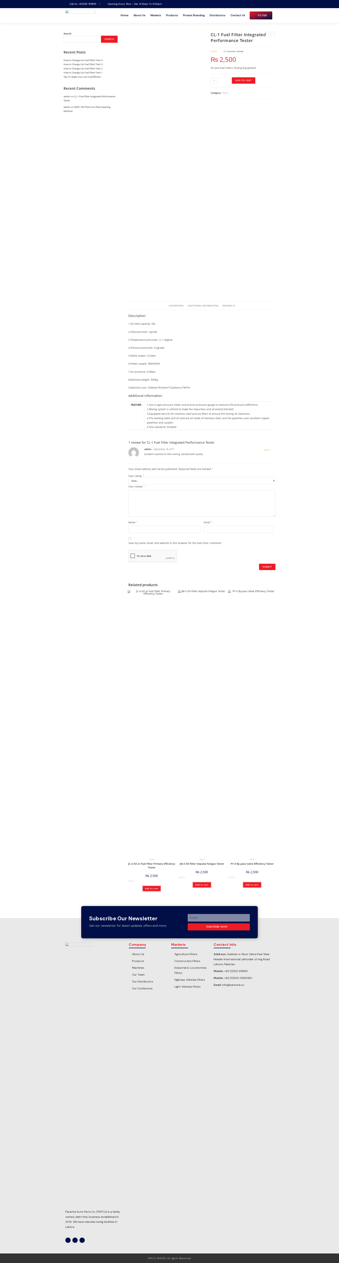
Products (172, 15)
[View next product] (272, 34)
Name (133, 522)
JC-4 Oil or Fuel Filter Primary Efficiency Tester (151, 865)
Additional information (203, 305)
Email (208, 522)
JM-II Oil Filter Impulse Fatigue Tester (202, 863)
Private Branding (194, 15)
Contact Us (237, 15)
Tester (225, 92)
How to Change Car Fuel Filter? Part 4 (83, 60)
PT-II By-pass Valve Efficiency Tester (252, 863)
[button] (261, 15)
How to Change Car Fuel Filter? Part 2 (83, 68)
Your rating (136, 476)
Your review (136, 486)
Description (176, 305)
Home (125, 15)
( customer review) (233, 51)
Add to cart (243, 80)
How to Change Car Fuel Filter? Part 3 (83, 64)
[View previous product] (266, 34)
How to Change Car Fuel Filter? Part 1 (83, 72)
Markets (155, 15)
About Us (139, 15)
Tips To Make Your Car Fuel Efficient (82, 76)
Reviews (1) (229, 305)
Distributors (217, 15)
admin (67, 96)
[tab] (176, 306)
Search (68, 33)
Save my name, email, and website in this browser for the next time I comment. (175, 543)
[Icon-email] (271, 4)
